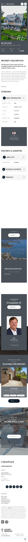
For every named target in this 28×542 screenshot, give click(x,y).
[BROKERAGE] (20, 486)
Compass (9, 507)
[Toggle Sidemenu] (25, 4)
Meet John (4, 496)
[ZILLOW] (17, 486)
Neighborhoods (5, 501)
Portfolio (4, 498)
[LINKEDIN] (14, 486)
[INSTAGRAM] (10, 486)
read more (7, 274)
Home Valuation (5, 499)
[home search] (22, 4)
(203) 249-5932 (14, 137)
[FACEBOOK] (7, 486)
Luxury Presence (5, 535)
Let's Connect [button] (5, 503)
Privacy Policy (20, 535)
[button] (14, 436)
